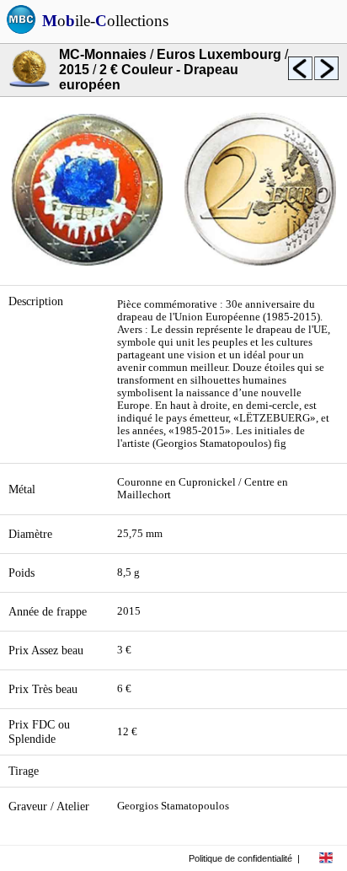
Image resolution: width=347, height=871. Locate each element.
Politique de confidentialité (240, 858)
